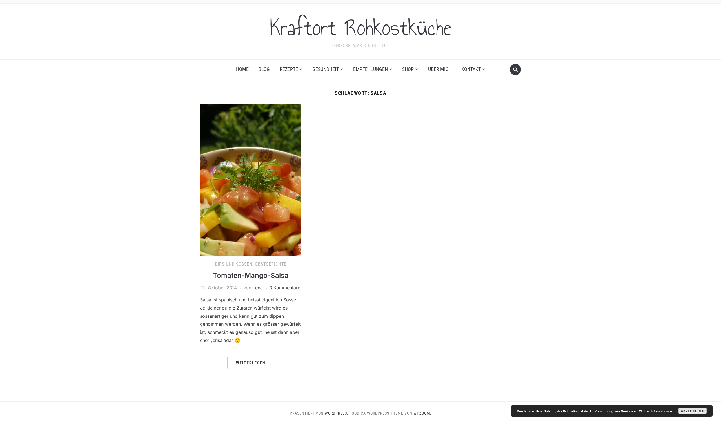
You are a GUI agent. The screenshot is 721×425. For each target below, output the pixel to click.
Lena (258, 287)
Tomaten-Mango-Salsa (250, 275)
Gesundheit (325, 69)
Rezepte (289, 69)
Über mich (439, 69)
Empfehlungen (370, 69)
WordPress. (336, 413)
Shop (408, 69)
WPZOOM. (422, 413)
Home (242, 69)
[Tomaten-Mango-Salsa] (250, 180)
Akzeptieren (693, 410)
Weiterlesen (251, 363)
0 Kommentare (284, 287)
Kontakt (471, 69)
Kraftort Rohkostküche (360, 28)
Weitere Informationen (655, 411)
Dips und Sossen (233, 264)
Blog (264, 69)
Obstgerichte (270, 264)
